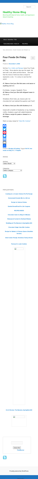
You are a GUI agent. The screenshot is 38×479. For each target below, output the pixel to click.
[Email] (19, 142)
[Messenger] (19, 136)
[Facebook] (19, 126)
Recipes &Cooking (14, 148)
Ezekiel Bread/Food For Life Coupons (19, 206)
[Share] (19, 146)
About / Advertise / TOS (10, 39)
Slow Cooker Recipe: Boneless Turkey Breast (19, 238)
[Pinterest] (19, 132)
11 (33, 58)
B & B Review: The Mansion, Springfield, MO (19, 410)
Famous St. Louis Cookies (19, 244)
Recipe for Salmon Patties (19, 202)
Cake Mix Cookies (24, 121)
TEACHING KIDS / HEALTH (11, 44)
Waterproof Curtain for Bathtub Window (19, 219)
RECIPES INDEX (19, 210)
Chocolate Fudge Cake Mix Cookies (19, 227)
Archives (5, 161)
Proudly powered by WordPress (19, 471)
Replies (18, 150)
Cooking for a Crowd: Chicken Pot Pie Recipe (19, 194)
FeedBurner (20, 450)
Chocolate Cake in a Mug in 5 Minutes (19, 215)
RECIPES (25, 44)
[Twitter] (19, 129)
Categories (6, 168)
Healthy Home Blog (14, 12)
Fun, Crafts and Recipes (15, 68)
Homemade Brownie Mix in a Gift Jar (19, 198)
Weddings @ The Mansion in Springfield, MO (19, 223)
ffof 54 (27, 148)
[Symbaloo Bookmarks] (19, 139)
